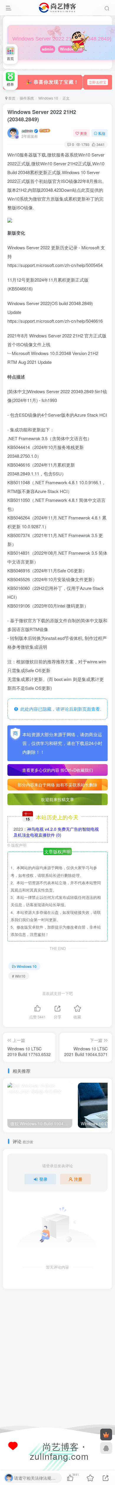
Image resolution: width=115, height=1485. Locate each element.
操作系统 (27, 97)
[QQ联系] (106, 1448)
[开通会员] (106, 1434)
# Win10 (18, 975)
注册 (78, 1179)
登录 (43, 1179)
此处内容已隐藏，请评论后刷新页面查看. (59, 709)
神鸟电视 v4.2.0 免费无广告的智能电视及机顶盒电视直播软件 (56, 832)
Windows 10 (48, 97)
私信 (101, 133)
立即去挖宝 (97, 82)
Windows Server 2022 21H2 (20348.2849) (41, 115)
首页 (11, 97)
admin (47, 49)
